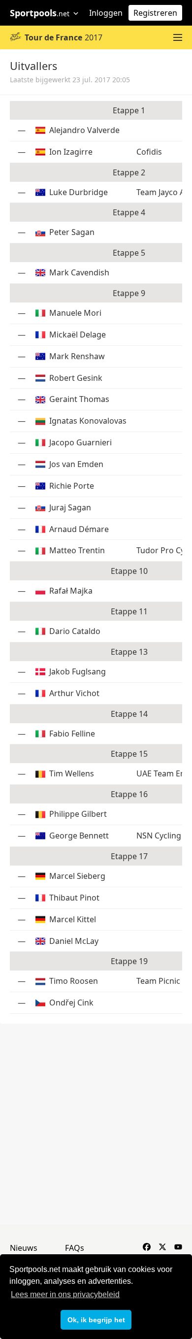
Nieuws (23, 1247)
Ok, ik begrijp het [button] (96, 1320)
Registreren (155, 12)
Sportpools (39, 13)
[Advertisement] (96, 1124)
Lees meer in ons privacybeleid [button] (65, 1294)
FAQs (74, 1247)
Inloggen (106, 12)
